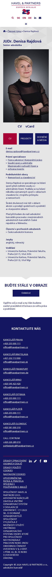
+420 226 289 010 (12, 442)
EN (24, 18)
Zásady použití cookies (12, 469)
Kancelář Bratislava (15, 355)
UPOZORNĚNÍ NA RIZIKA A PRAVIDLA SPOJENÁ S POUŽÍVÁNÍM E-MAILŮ (15, 482)
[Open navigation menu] (26, 24)
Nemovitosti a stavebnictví (21, 178)
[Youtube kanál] (46, 461)
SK (18, 18)
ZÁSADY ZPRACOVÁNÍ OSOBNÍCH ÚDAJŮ (14, 462)
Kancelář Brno (12, 380)
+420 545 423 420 (12, 384)
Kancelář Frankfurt (15, 369)
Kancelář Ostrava (14, 395)
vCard (29, 126)
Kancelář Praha (13, 340)
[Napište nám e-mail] (40, 18)
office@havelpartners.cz (15, 348)
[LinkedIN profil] (35, 18)
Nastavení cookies (14, 474)
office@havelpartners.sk (15, 362)
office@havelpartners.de (15, 373)
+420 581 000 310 (12, 428)
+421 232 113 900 (12, 358)
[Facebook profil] (41, 461)
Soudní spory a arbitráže (20, 163)
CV (20, 126)
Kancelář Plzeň (12, 409)
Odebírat (26, 293)
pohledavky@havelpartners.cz (18, 446)
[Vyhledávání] (13, 18)
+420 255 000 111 (12, 344)
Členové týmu (14, 31)
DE (30, 18)
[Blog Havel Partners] (36, 461)
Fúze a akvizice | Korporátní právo (25, 160)
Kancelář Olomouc (15, 424)
